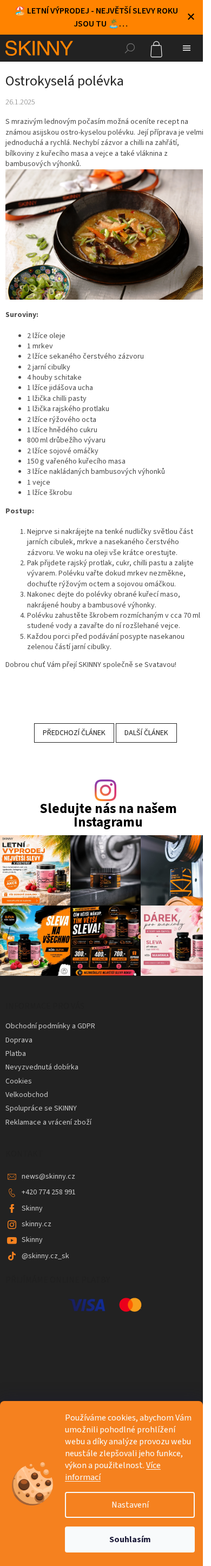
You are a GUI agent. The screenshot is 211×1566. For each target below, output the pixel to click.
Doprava (18, 1040)
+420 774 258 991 (49, 1192)
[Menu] (186, 48)
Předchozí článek (74, 733)
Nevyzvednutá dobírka (41, 1067)
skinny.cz (36, 1224)
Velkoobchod (26, 1094)
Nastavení (130, 1505)
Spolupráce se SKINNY (41, 1108)
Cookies (18, 1081)
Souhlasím (130, 1539)
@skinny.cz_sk (45, 1256)
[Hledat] (130, 48)
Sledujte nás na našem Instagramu (108, 815)
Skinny (32, 1208)
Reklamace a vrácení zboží (48, 1122)
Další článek (146, 733)
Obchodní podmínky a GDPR (50, 1026)
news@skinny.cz (48, 1176)
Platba (15, 1053)
